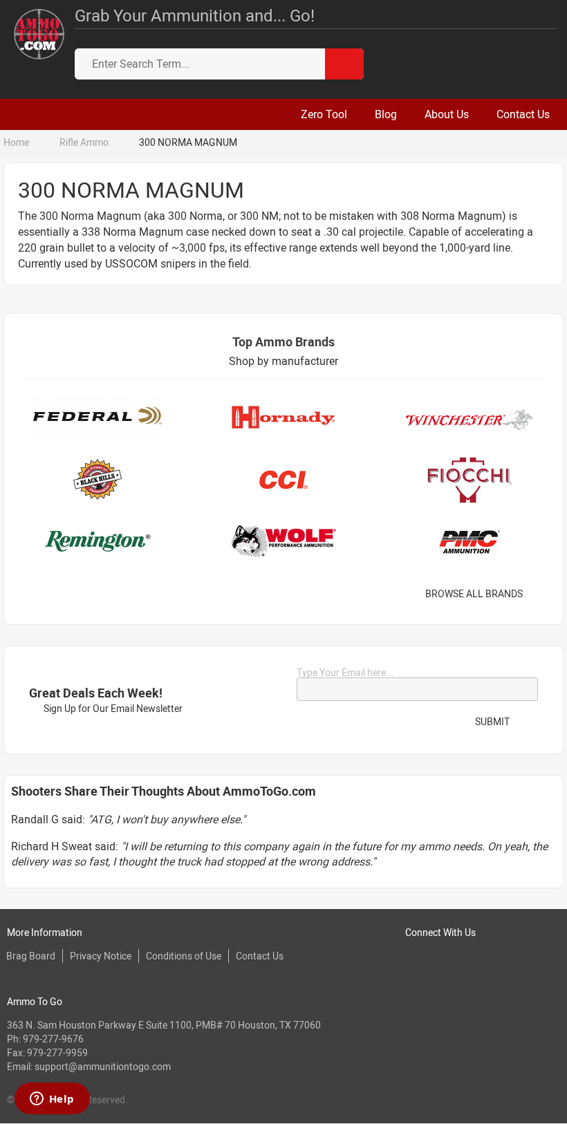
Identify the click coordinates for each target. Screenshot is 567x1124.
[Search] (344, 63)
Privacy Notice (100, 955)
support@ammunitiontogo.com (103, 1066)
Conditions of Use (183, 955)
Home (16, 142)
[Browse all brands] (540, 594)
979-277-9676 (53, 1038)
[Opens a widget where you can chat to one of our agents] (52, 1100)
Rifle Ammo (84, 142)
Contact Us (260, 955)
